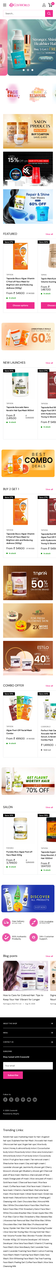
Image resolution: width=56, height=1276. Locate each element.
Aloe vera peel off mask (41, 1178)
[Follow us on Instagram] (17, 1099)
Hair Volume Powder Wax (14, 1235)
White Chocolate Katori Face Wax (23, 1205)
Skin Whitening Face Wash (22, 1258)
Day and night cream (35, 1163)
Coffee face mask (18, 1186)
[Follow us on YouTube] (29, 1099)
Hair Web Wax (24, 1224)
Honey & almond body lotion (23, 1148)
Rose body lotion (23, 1152)
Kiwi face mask (34, 1186)
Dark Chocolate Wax (27, 1201)
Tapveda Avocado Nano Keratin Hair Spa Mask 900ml (20, 409)
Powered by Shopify (11, 1114)
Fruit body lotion (30, 1155)
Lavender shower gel (12, 1167)
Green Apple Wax (40, 1213)
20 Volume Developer (27, 1239)
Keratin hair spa (10, 1136)
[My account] (44, 5)
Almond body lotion (12, 1155)
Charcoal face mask (28, 1182)
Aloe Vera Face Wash (23, 1243)
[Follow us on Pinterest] (23, 1099)
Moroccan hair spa (12, 1144)
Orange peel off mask (19, 1178)
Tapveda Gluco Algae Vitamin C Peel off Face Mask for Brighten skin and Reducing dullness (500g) (20, 283)
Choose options (20, 305)
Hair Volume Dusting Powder (39, 1228)
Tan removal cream (40, 1159)
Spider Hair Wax (17, 1228)
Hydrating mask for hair (29, 1136)
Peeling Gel (19, 1262)
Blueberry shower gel (32, 1171)
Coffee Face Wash (34, 1262)
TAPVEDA (9, 275)
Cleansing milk (9, 1201)
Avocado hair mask (44, 1140)
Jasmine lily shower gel (33, 1167)
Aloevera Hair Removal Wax (16, 1220)
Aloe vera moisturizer (42, 1152)
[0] (50, 5)
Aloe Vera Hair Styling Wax (16, 1232)
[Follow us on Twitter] (11, 1099)
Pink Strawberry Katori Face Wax (34, 1209)
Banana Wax (46, 1216)
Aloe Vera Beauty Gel (24, 1247)
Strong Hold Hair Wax (39, 1232)
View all (49, 234)
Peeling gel (44, 1197)
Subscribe (13, 1075)
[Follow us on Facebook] (5, 1099)
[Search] (49, 13)
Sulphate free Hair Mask (23, 1140)
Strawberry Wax (32, 1216)
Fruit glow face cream (20, 1159)
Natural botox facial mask (26, 1197)
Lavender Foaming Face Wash (23, 1251)
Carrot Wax (18, 1216)
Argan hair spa (29, 1144)
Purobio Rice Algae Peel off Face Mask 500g (19, 853)
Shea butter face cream (14, 1163)
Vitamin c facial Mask (23, 1190)
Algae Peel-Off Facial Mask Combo (19, 732)
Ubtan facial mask (34, 1193)
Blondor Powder (35, 1235)
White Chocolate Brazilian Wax (17, 1213)
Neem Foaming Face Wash (26, 1254)
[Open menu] (4, 5)
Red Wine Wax (37, 1220)
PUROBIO (10, 848)
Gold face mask (10, 1182)
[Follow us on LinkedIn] (35, 1099)
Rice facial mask (17, 1193)
